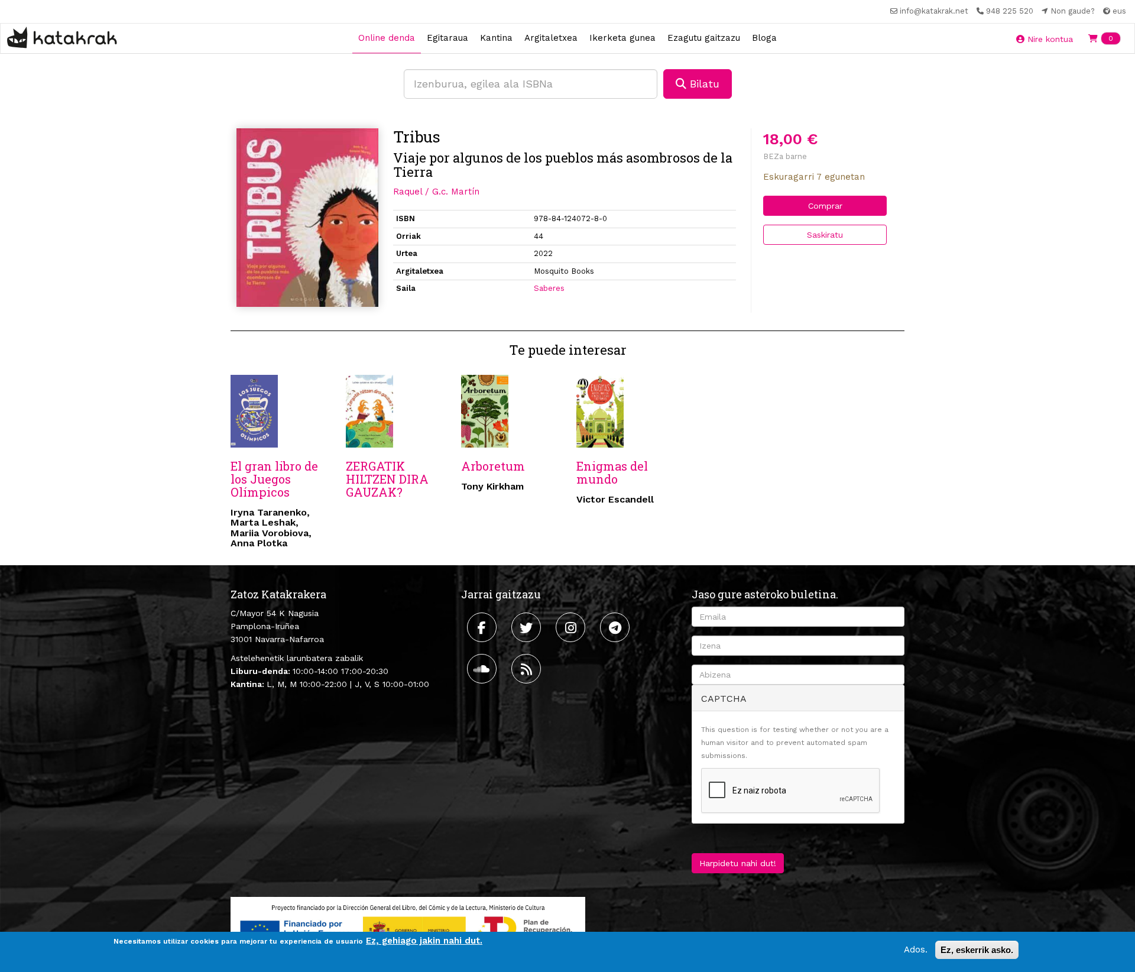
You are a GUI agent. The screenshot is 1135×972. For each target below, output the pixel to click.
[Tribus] (307, 217)
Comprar (825, 205)
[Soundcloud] (483, 668)
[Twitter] (527, 627)
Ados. (916, 949)
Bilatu (702, 83)
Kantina (496, 38)
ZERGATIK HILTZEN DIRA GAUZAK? (387, 479)
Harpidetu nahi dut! (737, 863)
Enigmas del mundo (612, 472)
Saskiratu (825, 234)
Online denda (386, 38)
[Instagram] (572, 627)
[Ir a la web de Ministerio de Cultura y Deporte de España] (408, 927)
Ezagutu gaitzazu (703, 38)
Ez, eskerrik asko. (977, 950)
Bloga (764, 38)
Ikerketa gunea (622, 38)
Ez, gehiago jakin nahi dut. (424, 940)
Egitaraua (447, 38)
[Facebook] (483, 627)
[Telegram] (616, 627)
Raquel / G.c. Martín (436, 191)
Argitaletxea (551, 38)
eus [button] (1118, 11)
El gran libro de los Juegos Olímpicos (274, 479)
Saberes (549, 288)
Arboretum (493, 466)
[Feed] (527, 668)
